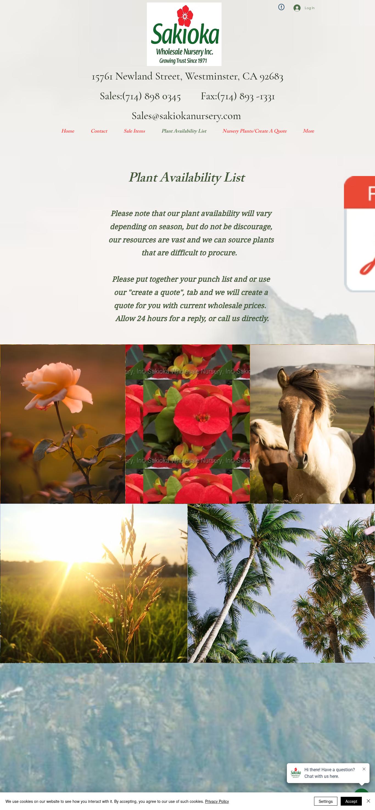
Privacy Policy (217, 801)
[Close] (368, 801)
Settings (326, 801)
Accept (351, 801)
